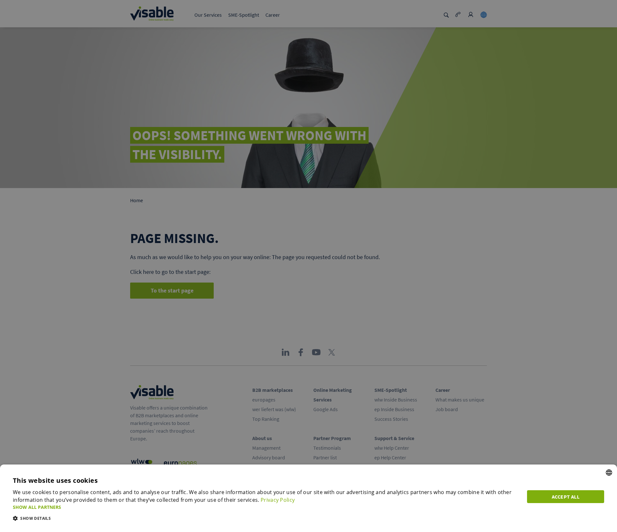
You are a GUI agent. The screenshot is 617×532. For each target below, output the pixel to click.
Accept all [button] (565, 496)
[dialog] (308, 498)
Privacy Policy (278, 499)
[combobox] (609, 472)
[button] (266, 507)
